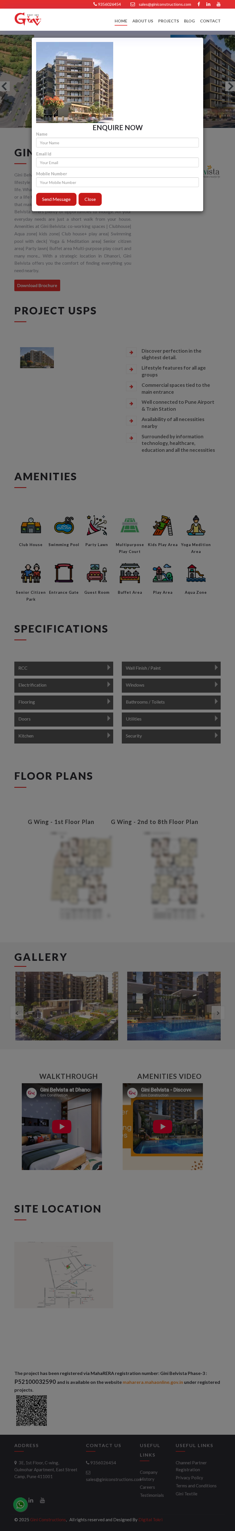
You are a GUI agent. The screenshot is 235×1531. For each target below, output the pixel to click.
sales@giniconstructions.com (165, 4)
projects (168, 21)
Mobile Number (51, 174)
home (121, 21)
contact (210, 21)
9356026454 (109, 4)
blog (189, 21)
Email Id (43, 154)
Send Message (56, 199)
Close (90, 199)
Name (42, 134)
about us (142, 21)
